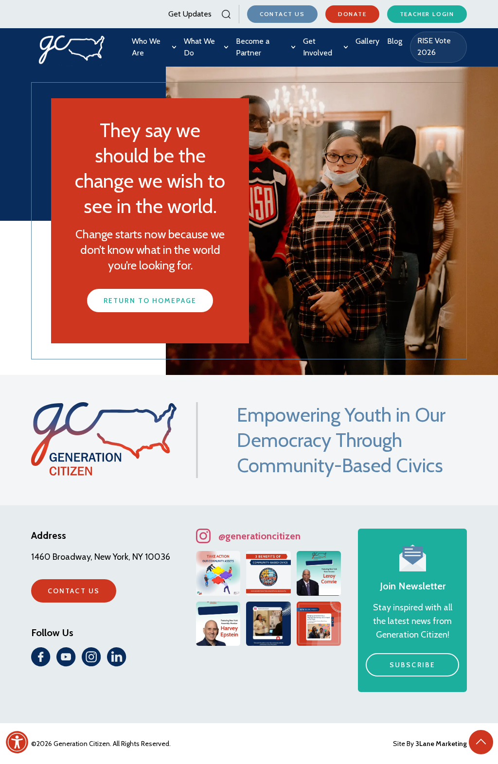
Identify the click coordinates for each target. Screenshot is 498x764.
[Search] (225, 14)
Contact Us (282, 14)
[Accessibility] (17, 742)
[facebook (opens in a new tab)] (41, 657)
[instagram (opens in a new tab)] (91, 657)
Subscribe (412, 664)
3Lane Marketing (441, 743)
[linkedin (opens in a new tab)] (116, 657)
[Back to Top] (481, 742)
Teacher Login (427, 14)
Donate (352, 14)
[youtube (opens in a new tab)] (66, 657)
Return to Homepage (150, 300)
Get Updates (190, 13)
